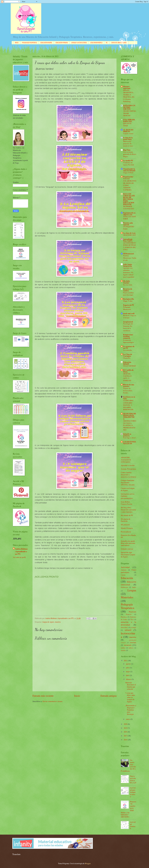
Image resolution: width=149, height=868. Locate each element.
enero (128, 719)
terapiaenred (128, 321)
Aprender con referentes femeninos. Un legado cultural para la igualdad (128, 272)
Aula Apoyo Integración (127, 265)
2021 (126, 660)
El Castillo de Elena (128, 371)
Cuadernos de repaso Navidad (128, 163)
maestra (58, 622)
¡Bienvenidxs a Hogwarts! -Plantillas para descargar (130, 709)
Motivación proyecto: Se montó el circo (128, 143)
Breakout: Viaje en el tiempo (129, 316)
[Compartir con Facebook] (93, 618)
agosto (128, 664)
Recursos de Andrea (127, 289)
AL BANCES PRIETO (128, 130)
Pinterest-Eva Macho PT (128, 536)
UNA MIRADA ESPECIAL (129, 120)
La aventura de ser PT (128, 347)
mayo (128, 671)
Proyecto (128, 614)
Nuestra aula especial (128, 223)
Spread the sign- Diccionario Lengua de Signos (128, 554)
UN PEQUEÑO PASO (128, 227)
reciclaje (133, 642)
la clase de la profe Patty (128, 138)
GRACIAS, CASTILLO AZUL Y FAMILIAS (127, 376)
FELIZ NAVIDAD (129, 366)
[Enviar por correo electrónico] (87, 618)
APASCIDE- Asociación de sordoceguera (126, 459)
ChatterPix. (127, 358)
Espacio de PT (128, 305)
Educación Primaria (62, 43)
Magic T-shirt (127, 301)
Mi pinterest (125, 524)
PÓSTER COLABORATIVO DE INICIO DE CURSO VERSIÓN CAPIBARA (129, 184)
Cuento (123, 575)
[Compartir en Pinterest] (96, 618)
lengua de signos (48, 622)
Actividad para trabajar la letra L (133, 792)
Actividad (125, 567)
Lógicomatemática (96, 43)
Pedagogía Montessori (127, 308)
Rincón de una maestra (128, 385)
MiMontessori (128, 253)
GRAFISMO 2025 (129, 235)
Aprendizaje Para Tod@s (127, 240)
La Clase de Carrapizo (127, 355)
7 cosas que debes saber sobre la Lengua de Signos (130, 697)
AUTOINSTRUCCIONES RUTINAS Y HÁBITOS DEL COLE (129, 246)
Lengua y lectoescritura (79, 43)
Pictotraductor (126, 532)
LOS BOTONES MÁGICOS (129, 442)
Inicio (16, 43)
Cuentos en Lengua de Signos (127, 489)
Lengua (132, 590)
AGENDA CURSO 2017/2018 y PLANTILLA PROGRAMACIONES (129, 425)
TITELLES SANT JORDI (129, 217)
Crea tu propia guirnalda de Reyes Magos (129, 154)
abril (128, 675)
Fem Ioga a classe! (129, 437)
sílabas (123, 648)
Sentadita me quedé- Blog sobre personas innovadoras (128, 543)
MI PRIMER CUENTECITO (128, 207)
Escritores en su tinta (129, 397)
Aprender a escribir (128, 465)
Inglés (134, 587)
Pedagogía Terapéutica (29, 43)
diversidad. (124, 627)
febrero (129, 679)
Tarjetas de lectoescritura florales (127, 390)
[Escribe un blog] (89, 618)
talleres (131, 648)
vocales (123, 650)
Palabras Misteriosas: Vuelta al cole (129, 257)
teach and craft (129, 313)
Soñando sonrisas (127, 549)
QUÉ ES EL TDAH (127, 124)
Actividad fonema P (132, 825)
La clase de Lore (129, 233)
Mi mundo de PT (127, 515)
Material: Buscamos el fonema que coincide (130, 685)
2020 (126, 724)
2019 (126, 728)
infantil (128, 629)
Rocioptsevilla (128, 299)
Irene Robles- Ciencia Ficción (126, 503)
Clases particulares (128, 571)
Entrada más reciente (43, 695)
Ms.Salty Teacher (126, 282)
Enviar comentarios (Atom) (53, 701)
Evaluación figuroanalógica (128, 341)
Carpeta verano (128, 133)
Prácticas (124, 617)
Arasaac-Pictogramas (128, 469)
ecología (133, 627)
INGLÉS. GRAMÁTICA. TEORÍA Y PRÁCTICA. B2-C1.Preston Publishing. (129, 95)
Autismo (123, 570)
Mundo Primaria (127, 528)
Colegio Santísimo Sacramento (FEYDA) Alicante (128, 482)
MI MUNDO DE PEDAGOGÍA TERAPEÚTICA (129, 416)
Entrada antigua (108, 695)
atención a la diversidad (128, 623)
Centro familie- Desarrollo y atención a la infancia (128, 474)
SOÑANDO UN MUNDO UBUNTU (129, 107)
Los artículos (127, 350)
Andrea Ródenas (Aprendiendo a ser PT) (21, 551)
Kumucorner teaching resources (128, 336)
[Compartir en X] (91, 618)
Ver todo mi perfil (19, 557)
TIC (107, 43)
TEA (132, 619)
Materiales (127, 597)
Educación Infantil (46, 43)
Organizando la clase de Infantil (129, 169)
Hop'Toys (126, 150)
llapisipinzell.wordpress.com (129, 213)
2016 (126, 739)
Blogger (88, 863)
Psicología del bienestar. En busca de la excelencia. (128, 327)
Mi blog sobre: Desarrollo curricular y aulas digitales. (128, 509)
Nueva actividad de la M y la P (133, 779)
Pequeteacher (128, 176)
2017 (126, 736)
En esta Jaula (127, 285)
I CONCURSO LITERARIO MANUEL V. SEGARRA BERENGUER (128, 405)
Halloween (124, 587)
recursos (127, 644)
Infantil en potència (127, 435)
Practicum (132, 612)
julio (128, 667)
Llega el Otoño (128, 172)
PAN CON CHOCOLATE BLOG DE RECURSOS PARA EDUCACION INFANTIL (129, 199)
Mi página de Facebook (125, 520)
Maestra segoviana (126, 87)
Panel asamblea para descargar (128, 293)
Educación (127, 578)
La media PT (128, 160)
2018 (126, 732)
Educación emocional (128, 583)
